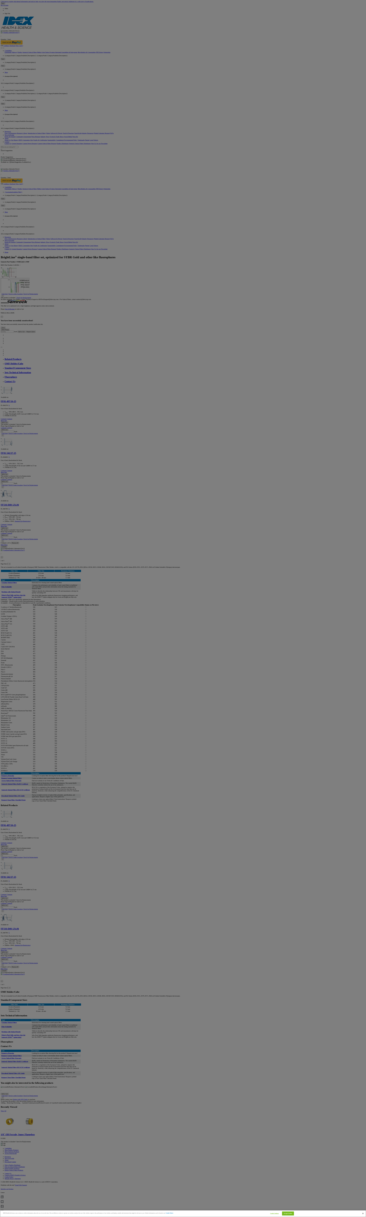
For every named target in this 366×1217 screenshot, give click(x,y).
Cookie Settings (274, 1213)
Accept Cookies (288, 1213)
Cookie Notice (169, 1213)
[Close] (363, 1213)
